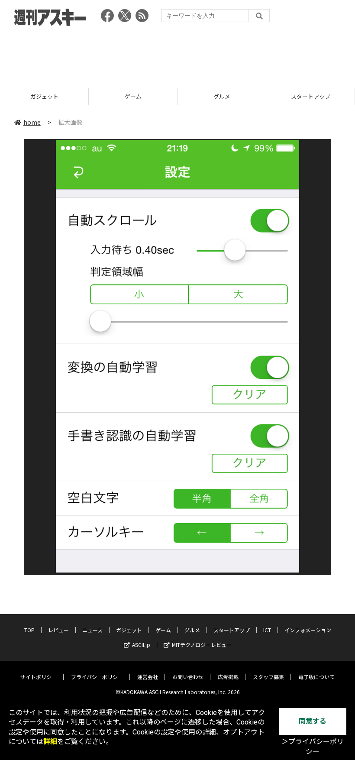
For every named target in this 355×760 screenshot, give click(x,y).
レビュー (58, 630)
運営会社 (147, 676)
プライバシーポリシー (97, 676)
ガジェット (129, 630)
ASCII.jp (141, 644)
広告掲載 (228, 676)
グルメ (150, 96)
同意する (312, 721)
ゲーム (61, 96)
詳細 (50, 741)
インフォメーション (307, 630)
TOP (29, 630)
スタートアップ (239, 96)
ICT (267, 630)
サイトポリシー (38, 676)
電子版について (316, 676)
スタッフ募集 (268, 676)
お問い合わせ (187, 676)
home (32, 122)
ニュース (92, 630)
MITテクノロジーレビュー (202, 644)
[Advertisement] (177, 54)
